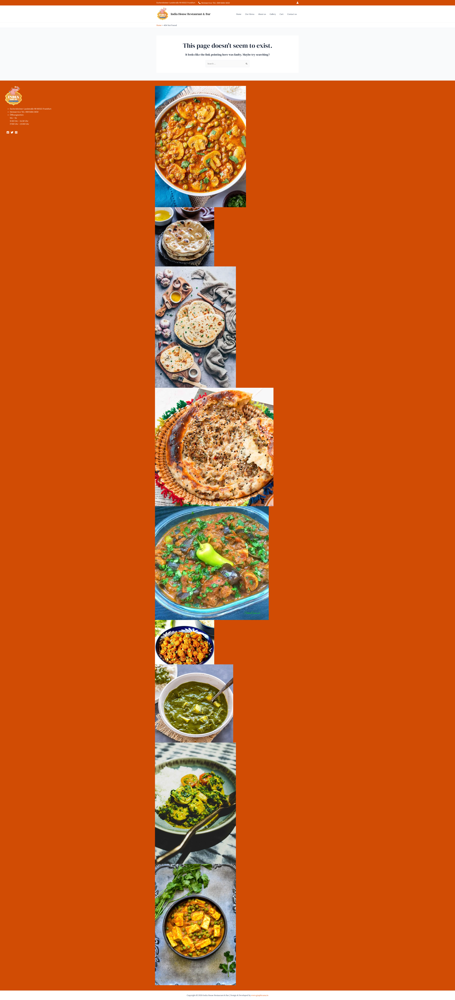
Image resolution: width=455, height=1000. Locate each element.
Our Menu (249, 14)
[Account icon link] (297, 3)
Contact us (292, 14)
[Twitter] (12, 132)
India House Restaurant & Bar (190, 14)
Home (238, 14)
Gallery (273, 14)
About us (262, 14)
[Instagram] (16, 132)
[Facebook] (8, 132)
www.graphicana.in (259, 995)
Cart (281, 14)
